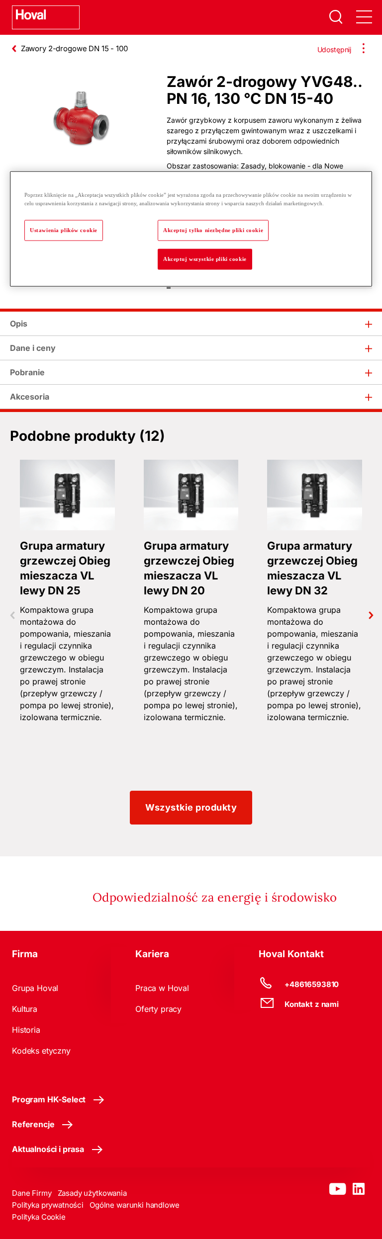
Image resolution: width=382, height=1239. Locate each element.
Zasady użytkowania (92, 1193)
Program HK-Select (49, 1099)
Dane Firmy (32, 1193)
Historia (26, 1030)
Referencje (33, 1124)
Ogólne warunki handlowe (135, 1205)
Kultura (24, 1009)
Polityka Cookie (39, 1217)
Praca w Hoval (162, 988)
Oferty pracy (158, 1009)
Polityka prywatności (48, 1205)
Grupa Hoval (35, 988)
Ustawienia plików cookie (63, 230)
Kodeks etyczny (41, 1051)
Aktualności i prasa (48, 1149)
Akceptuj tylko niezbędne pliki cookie (213, 230)
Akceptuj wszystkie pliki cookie (205, 259)
